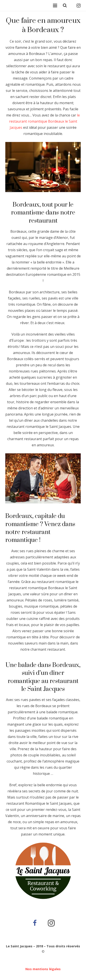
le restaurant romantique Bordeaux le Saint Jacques (44, 121)
